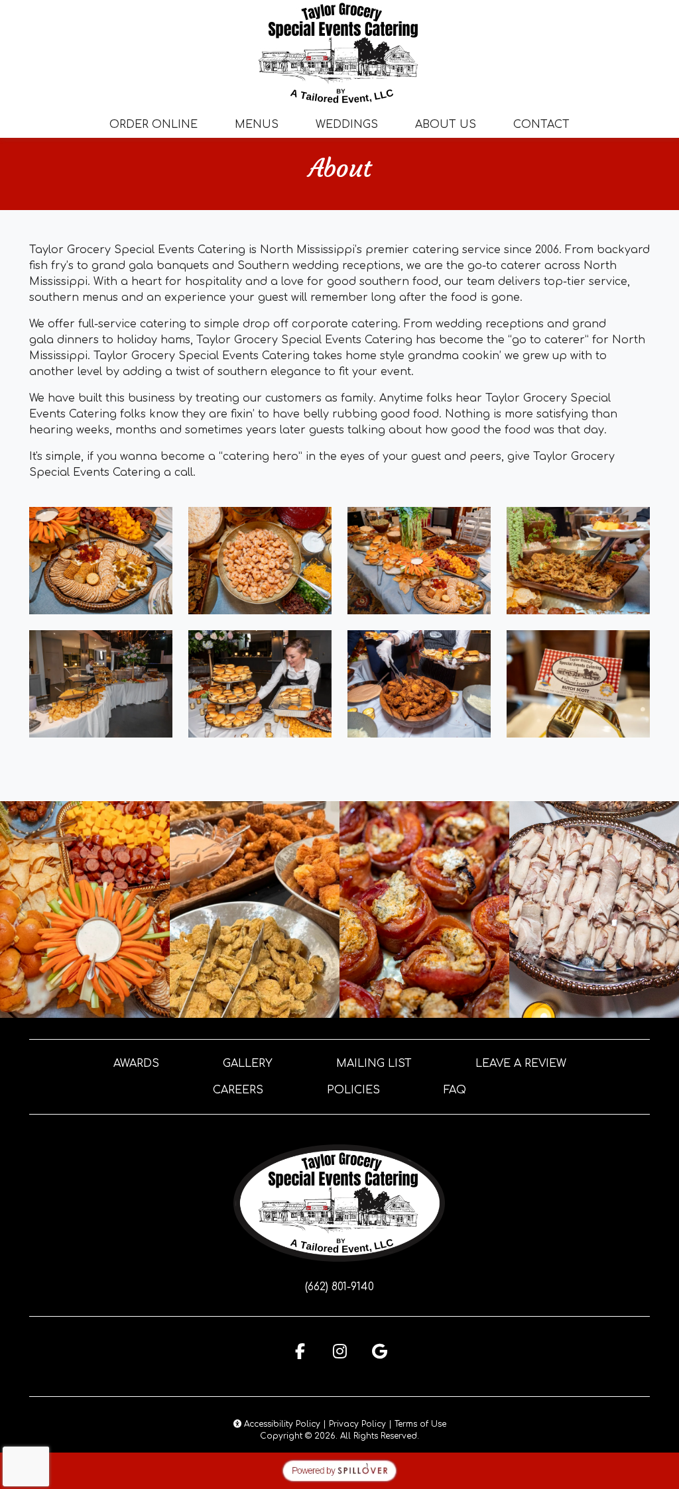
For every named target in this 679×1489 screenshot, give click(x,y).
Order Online (153, 125)
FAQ (455, 1090)
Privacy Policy (357, 1424)
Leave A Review (520, 1064)
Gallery (248, 1064)
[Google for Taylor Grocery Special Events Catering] (379, 1351)
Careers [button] (238, 1090)
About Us (445, 125)
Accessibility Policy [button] (280, 1424)
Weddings (347, 125)
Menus (256, 125)
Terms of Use (420, 1424)
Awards (136, 1064)
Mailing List (374, 1064)
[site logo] (339, 53)
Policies (353, 1090)
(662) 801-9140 (339, 1287)
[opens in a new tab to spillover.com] (339, 1470)
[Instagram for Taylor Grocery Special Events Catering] (339, 1351)
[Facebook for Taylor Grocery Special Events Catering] (299, 1351)
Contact (541, 125)
